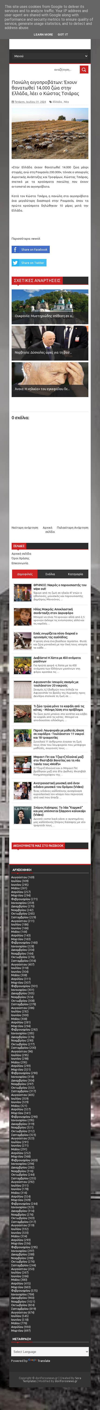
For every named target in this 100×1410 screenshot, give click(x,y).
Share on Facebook (34, 249)
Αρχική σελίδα (21, 553)
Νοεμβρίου (18, 910)
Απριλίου (17, 891)
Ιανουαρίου (19, 902)
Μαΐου (15, 888)
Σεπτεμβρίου (20, 917)
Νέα (66, 101)
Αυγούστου (19, 877)
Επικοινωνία (20, 563)
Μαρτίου (17, 895)
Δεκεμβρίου (19, 906)
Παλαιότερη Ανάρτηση (72, 527)
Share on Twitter (32, 262)
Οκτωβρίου (19, 913)
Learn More (43, 34)
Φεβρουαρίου (20, 899)
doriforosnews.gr (66, 1381)
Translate (43, 1360)
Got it (63, 34)
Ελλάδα (57, 101)
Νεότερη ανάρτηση (25, 527)
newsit (35, 238)
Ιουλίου (16, 880)
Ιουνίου (16, 884)
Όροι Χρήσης (20, 558)
